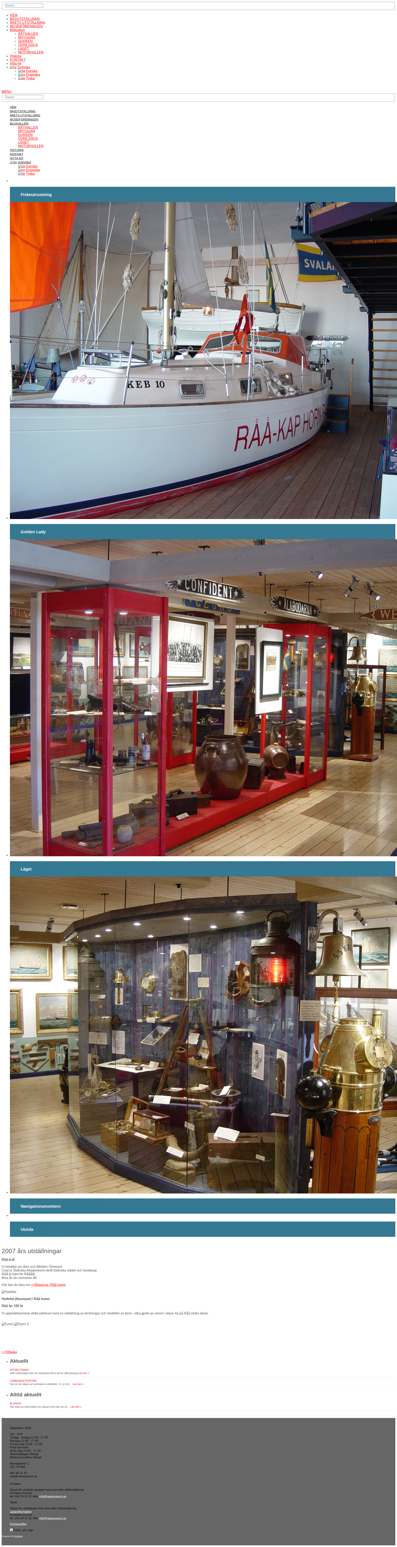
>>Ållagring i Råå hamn (48, 1285)
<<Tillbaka (9, 1352)
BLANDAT (15, 1403)
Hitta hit (15, 63)
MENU (7, 91)
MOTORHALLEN (31, 52)
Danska (31, 71)
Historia (15, 56)
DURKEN (25, 41)
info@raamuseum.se (52, 1496)
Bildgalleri (17, 30)
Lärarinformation (21, 1511)
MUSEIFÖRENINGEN (26, 26)
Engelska (33, 74)
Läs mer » (83, 1373)
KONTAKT (18, 60)
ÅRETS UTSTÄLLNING (27, 22)
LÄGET (23, 48)
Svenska (23, 67)
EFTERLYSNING (19, 1369)
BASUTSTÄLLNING (25, 19)
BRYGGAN (26, 37)
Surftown (18, 1536)
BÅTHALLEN (28, 33)
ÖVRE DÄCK (28, 45)
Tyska (30, 78)
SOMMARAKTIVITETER (23, 1380)
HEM (13, 15)
